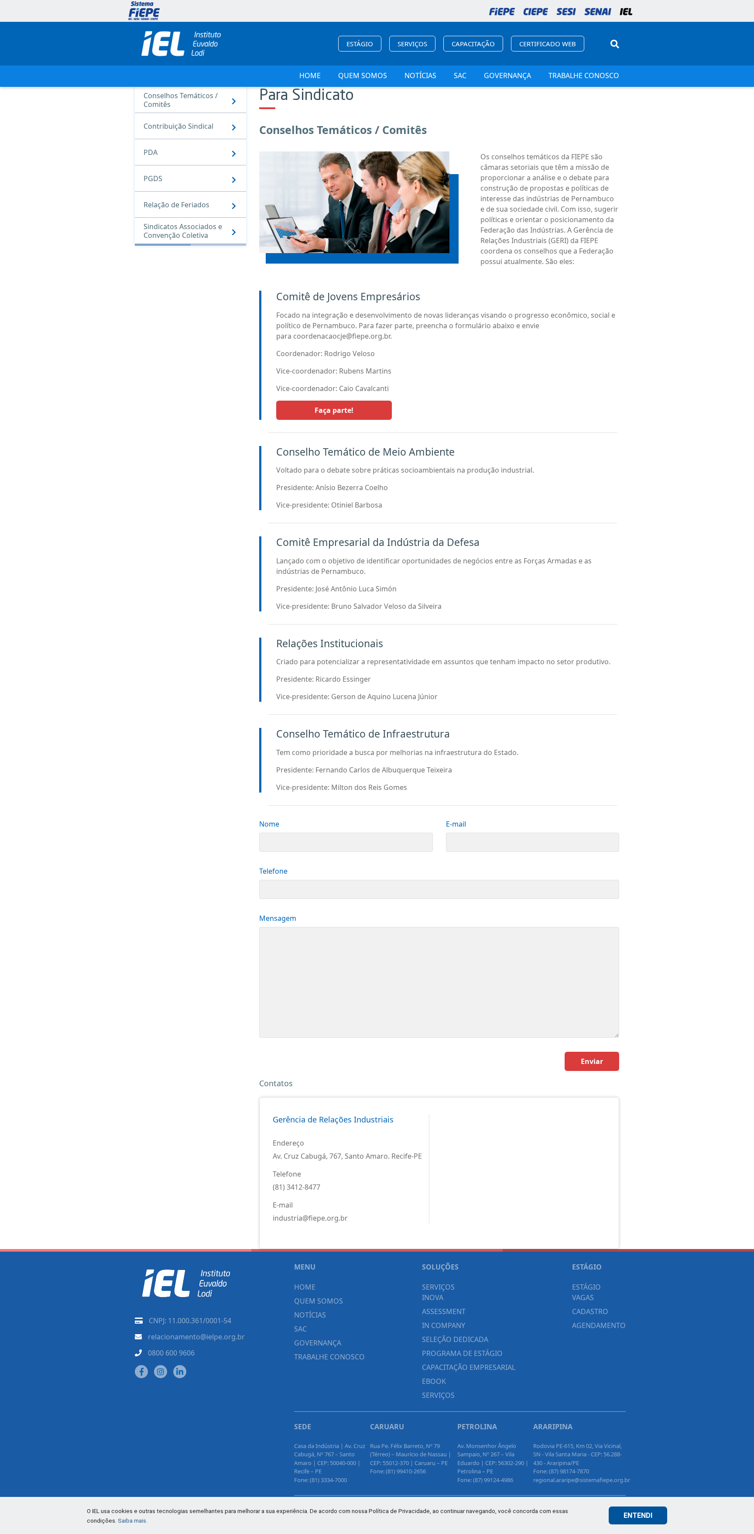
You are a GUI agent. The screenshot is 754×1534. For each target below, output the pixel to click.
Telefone (273, 871)
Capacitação (473, 43)
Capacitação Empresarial (468, 1367)
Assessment (444, 1311)
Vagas (583, 1297)
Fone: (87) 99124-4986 (485, 1480)
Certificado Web (547, 43)
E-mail (456, 823)
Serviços (412, 43)
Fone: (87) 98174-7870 (561, 1471)
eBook (434, 1381)
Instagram (160, 1371)
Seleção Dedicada (455, 1339)
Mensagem (277, 918)
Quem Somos (362, 75)
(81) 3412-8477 (296, 1187)
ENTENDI (638, 1515)
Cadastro (590, 1311)
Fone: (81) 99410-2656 (398, 1471)
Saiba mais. (132, 1520)
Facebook (141, 1371)
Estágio (359, 43)
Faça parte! (334, 410)
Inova (432, 1297)
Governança (507, 75)
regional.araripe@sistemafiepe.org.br (581, 1480)
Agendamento (599, 1325)
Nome (269, 823)
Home (310, 75)
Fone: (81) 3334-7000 (320, 1480)
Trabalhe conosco (583, 75)
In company (443, 1325)
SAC (460, 75)
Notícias (420, 75)
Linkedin (179, 1371)
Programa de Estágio (462, 1353)
